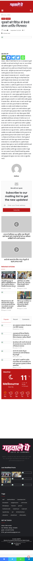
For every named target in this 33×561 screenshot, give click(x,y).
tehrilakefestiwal (20, 512)
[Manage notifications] (28, 557)
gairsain (20, 505)
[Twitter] (18, 57)
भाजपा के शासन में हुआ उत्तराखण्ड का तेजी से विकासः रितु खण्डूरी (21, 353)
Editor (5, 30)
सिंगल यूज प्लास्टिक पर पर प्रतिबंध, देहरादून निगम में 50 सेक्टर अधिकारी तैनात (24, 303)
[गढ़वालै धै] (16, 4)
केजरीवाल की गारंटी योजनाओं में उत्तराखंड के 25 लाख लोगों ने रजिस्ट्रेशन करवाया (22, 344)
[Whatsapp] (23, 57)
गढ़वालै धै (19, 539)
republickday (5, 512)
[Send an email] (7, 30)
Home (4, 15)
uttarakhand (14, 515)
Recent (15, 319)
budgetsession (14, 502)
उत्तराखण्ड (8, 18)
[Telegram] (13, 57)
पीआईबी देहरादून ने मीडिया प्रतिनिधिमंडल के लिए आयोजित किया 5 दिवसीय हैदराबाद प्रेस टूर (8, 283)
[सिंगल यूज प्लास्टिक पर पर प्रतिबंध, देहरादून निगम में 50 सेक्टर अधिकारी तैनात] (24, 295)
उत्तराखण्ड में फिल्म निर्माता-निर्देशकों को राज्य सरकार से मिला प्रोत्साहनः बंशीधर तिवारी (22, 335)
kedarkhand (16, 509)
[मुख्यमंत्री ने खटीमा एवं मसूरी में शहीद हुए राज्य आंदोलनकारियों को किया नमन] (27, 480)
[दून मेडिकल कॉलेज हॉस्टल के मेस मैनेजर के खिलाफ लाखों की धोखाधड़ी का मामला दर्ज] (6, 486)
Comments (25, 319)
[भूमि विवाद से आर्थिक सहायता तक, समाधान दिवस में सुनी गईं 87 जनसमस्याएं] (24, 275)
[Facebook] (8, 57)
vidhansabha (22, 515)
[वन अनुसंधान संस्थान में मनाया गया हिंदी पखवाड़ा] (6, 327)
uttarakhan (5, 515)
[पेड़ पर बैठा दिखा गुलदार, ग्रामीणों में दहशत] (16, 486)
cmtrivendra (24, 502)
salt (12, 512)
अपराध (8, 15)
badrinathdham (11, 499)
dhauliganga (5, 505)
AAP (3, 499)
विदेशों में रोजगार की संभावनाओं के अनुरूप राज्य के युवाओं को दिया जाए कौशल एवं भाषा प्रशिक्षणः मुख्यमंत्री (8, 304)
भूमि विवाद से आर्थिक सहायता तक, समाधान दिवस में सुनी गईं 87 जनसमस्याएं (23, 283)
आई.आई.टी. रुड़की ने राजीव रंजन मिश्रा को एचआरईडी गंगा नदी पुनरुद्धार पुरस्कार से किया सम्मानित (22, 362)
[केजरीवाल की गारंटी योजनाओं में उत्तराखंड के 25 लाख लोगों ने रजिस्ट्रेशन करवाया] (6, 344)
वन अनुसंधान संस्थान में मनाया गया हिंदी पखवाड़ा (22, 326)
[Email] (4, 57)
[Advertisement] (16, 419)
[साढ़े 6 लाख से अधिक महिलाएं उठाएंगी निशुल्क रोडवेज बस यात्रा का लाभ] (27, 486)
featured (13, 505)
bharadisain (5, 502)
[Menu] (2, 10)
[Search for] (31, 10)
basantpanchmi (21, 499)
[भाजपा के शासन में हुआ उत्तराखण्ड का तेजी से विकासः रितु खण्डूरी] (6, 353)
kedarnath (24, 509)
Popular (6, 319)
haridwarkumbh (6, 509)
